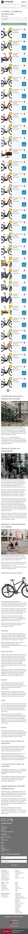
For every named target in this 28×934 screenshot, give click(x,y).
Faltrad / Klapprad (18, 888)
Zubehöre (12, 565)
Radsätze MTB (18, 894)
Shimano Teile (17, 904)
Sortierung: (4, 16)
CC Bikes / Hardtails (5, 871)
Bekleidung (17, 901)
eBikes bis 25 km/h (4, 894)
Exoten (16, 883)
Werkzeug (17, 907)
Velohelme (17, 910)
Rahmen (16, 876)
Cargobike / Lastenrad (5, 889)
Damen (16, 875)
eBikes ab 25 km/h (4, 895)
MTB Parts (17, 899)
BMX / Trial (17, 886)
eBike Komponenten (19, 912)
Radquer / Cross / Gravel (19, 877)
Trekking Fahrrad (4, 885)
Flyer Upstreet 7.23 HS (18, 89)
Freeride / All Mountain (5, 875)
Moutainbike (23, 753)
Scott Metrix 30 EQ (17, 137)
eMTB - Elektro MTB (5, 897)
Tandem (16, 885)
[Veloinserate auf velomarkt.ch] (7, 1)
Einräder (16, 891)
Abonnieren (14, 865)
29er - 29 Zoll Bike (4, 880)
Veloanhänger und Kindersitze (20, 898)
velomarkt (7, 437)
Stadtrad (2, 883)
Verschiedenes (18, 906)
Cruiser (16, 889)
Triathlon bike (17, 874)
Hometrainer (17, 909)
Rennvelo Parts (18, 900)
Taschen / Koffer (18, 905)
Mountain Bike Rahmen (5, 879)
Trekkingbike (18, 769)
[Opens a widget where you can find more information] (6, 931)
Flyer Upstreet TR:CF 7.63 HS (19, 234)
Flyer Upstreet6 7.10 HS (18, 41)
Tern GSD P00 (16, 258)
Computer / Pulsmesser (19, 903)
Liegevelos (17, 887)
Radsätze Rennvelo (18, 895)
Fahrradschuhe (18, 911)
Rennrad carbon (18, 871)
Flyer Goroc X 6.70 (17, 77)
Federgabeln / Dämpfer (19, 897)
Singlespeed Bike (4, 888)
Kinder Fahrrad (4, 887)
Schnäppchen (3, 886)
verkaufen (18, 810)
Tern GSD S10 (16, 53)
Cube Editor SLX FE (17, 29)
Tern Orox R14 (16, 65)
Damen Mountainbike (5, 877)
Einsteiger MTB (4, 876)
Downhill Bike (3, 874)
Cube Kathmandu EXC (18, 161)
